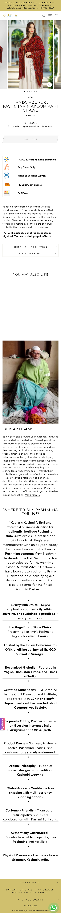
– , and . (30, 747)
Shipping (25, 126)
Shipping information (31, 247)
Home (30, 96)
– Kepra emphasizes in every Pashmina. (30, 611)
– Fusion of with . (30, 770)
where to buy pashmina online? (30, 512)
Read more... (32, 494)
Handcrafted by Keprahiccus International (30, 910)
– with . (30, 792)
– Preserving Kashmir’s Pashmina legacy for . (30, 631)
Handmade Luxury (30, 900)
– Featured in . (30, 671)
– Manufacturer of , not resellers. (30, 837)
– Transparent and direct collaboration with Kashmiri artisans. (30, 814)
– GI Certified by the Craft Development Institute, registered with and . (30, 699)
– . (30, 857)
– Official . (30, 649)
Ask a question (30, 253)
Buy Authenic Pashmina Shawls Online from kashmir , (30, 891)
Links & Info (29, 882)
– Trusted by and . (30, 725)
